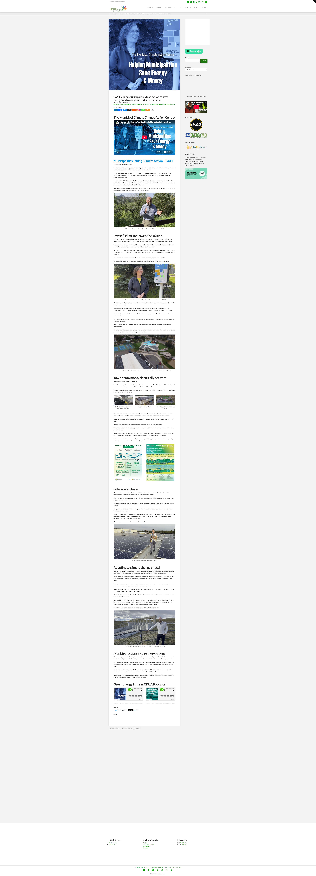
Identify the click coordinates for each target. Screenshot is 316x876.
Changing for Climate (164, 867)
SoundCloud (146, 844)
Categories (188, 67)
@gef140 (184, 844)
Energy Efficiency (143, 104)
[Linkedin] (116, 110)
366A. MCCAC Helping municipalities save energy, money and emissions (136, 703)
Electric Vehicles (133, 104)
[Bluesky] (125, 110)
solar (137, 728)
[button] (314, 1)
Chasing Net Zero (151, 867)
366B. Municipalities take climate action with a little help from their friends (168, 703)
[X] (129, 110)
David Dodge (183, 842)
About (173, 867)
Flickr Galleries (146, 846)
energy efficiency (127, 728)
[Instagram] (138, 110)
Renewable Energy (154, 104)
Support (178, 867)
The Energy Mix (113, 842)
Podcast (143, 867)
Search (187, 58)
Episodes (137, 867)
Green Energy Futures (118, 703)
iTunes (152, 844)
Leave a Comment (170, 104)
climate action (114, 728)
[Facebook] (120, 110)
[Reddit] (134, 110)
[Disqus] (144, 752)
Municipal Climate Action (121, 104)
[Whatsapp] (143, 110)
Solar (161, 104)
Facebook (145, 848)
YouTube (145, 842)
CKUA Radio (112, 844)
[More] (147, 110)
